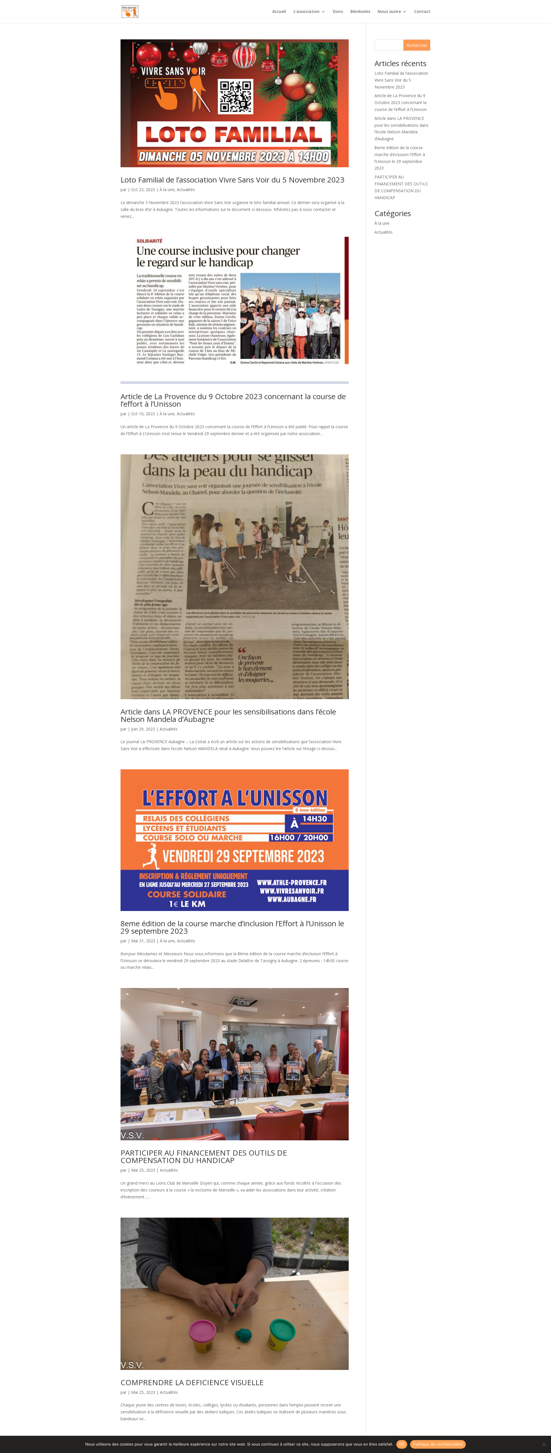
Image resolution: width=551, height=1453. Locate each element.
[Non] (544, 1444)
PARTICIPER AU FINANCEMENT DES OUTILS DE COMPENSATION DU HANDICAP (204, 1156)
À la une (167, 189)
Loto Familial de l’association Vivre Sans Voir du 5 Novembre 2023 (232, 179)
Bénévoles (360, 11)
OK (402, 1444)
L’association (307, 11)
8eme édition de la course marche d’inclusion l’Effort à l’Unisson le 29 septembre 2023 (232, 927)
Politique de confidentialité (438, 1444)
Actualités (186, 189)
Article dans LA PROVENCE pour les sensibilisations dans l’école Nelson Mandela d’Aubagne (228, 715)
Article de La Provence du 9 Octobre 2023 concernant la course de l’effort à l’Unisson (233, 400)
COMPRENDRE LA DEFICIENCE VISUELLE (192, 1382)
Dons (338, 11)
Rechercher (416, 45)
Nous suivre (389, 11)
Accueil (279, 11)
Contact (422, 11)
